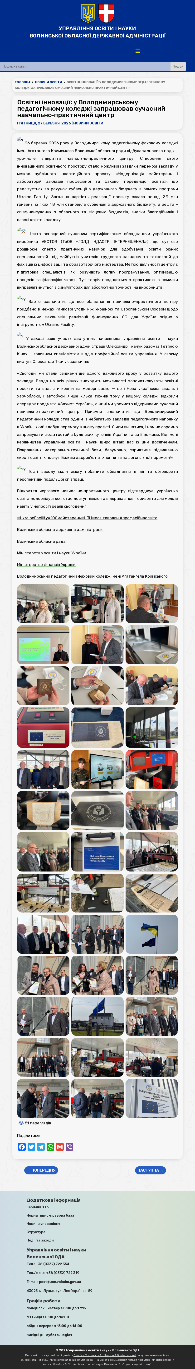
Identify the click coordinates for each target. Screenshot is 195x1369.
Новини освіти (88, 123)
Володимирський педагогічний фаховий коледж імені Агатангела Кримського (92, 576)
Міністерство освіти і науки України (51, 553)
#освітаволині (106, 518)
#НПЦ (86, 518)
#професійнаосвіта (138, 518)
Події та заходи (40, 1240)
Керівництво (38, 1207)
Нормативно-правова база (50, 1216)
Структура (36, 1232)
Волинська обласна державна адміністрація (60, 529)
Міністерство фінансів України (46, 564)
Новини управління (43, 1224)
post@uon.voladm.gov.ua (60, 1282)
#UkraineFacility (32, 518)
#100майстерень (64, 518)
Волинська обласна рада (41, 541)
